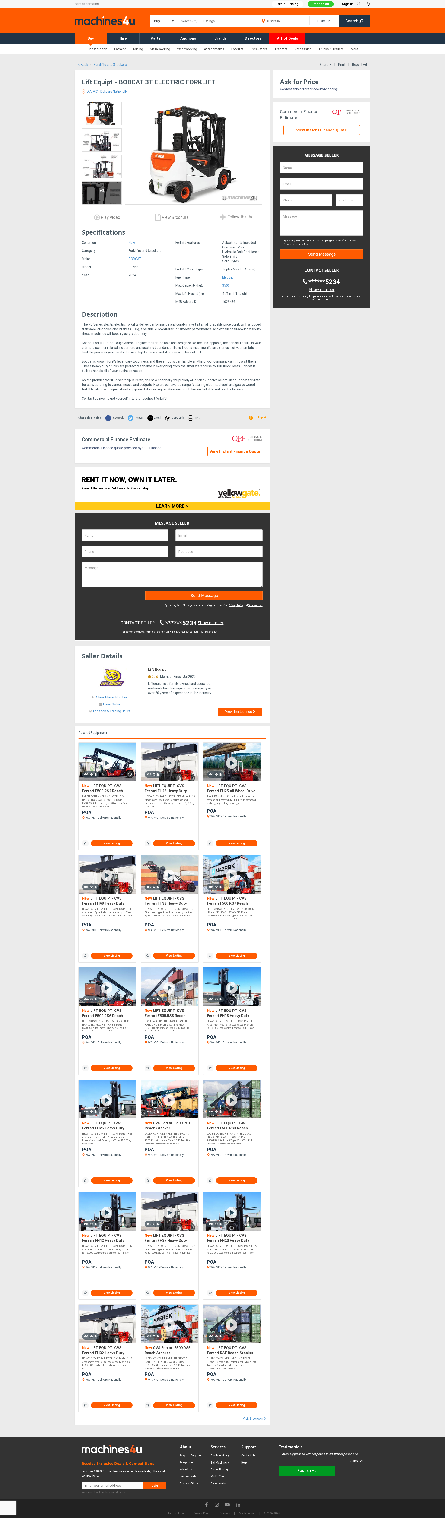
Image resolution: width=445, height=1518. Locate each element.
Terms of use (176, 1513)
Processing (303, 49)
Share (324, 65)
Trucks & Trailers (331, 49)
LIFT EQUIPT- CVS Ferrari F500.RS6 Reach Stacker (102, 1013)
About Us (186, 1469)
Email (157, 417)
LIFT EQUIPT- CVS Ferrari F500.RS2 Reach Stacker (102, 789)
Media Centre (219, 1476)
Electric (228, 277)
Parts (156, 38)
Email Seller (111, 704)
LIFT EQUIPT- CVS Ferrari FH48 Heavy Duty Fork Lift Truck (103, 901)
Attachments (214, 49)
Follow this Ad (240, 217)
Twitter (138, 417)
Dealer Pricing (219, 1469)
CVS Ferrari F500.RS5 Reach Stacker (168, 1350)
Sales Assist (219, 1483)
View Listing (112, 843)
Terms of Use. (255, 605)
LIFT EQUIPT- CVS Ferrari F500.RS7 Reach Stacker (227, 901)
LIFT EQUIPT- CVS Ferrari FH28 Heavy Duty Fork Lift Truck (166, 789)
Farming (120, 49)
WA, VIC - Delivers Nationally (106, 91)
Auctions (188, 38)
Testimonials (188, 1476)
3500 (226, 285)
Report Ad (359, 65)
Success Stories (190, 1483)
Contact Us (248, 1455)
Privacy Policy (236, 605)
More (354, 49)
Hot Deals (289, 38)
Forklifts (237, 49)
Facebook (117, 417)
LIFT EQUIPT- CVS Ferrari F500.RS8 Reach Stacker (165, 1013)
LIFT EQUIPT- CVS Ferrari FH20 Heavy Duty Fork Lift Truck (228, 1238)
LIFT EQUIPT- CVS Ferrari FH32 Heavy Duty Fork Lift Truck (103, 1351)
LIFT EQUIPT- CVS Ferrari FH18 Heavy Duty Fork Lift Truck (228, 1013)
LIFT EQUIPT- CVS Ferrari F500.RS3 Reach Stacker (227, 1126)
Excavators (259, 49)
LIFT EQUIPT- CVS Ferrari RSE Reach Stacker (230, 1350)
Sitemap (225, 1513)
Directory (253, 38)
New (132, 242)
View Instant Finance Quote (235, 451)
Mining (138, 49)
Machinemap (247, 1513)
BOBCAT (135, 259)
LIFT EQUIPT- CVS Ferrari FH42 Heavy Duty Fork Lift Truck (103, 1238)
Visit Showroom (253, 1418)
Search (352, 21)
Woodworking (187, 49)
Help (244, 1462)
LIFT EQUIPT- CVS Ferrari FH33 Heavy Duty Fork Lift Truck (166, 901)
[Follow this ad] (85, 843)
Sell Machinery (220, 1462)
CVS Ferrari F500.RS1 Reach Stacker (168, 1125)
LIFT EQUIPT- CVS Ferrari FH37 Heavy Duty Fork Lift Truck (166, 1238)
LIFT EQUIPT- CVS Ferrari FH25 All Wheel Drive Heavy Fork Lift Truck (231, 789)
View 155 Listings (239, 712)
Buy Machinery (220, 1455)
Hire (123, 38)
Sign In (347, 4)
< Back (83, 65)
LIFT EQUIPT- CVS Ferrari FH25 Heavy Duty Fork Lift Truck (103, 1126)
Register (196, 1455)
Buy (91, 38)
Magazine (186, 1462)
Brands (220, 38)
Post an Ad (320, 4)
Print (341, 65)
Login (183, 1455)
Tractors (281, 49)
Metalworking (160, 49)
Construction (97, 49)
